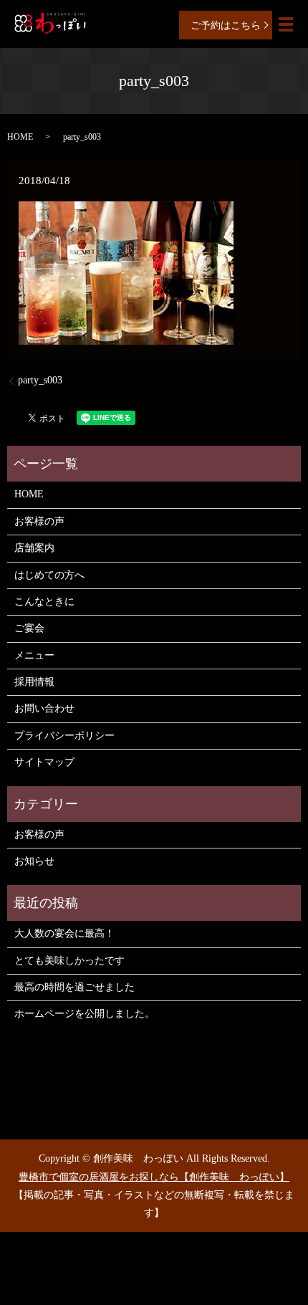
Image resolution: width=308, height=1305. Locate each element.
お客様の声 (39, 521)
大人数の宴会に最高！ (64, 933)
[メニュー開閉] (286, 24)
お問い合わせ (44, 708)
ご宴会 (29, 628)
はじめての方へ (49, 575)
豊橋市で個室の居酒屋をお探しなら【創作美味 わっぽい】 (154, 1177)
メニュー (34, 655)
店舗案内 (34, 547)
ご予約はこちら (226, 25)
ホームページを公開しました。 (84, 1013)
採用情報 (34, 682)
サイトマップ (44, 762)
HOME (20, 137)
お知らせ (34, 861)
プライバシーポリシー (64, 735)
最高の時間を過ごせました (74, 987)
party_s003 (40, 380)
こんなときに (44, 601)
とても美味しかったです (69, 960)
